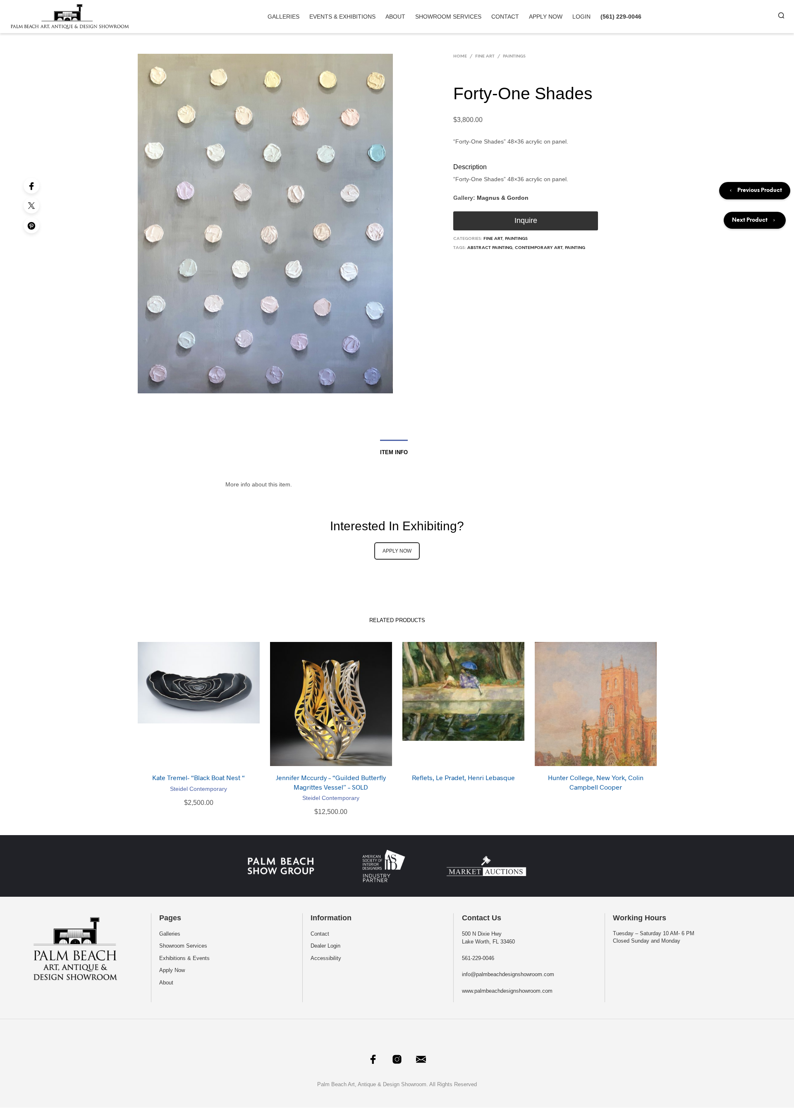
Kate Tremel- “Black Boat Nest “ (198, 777)
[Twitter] (31, 205)
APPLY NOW (397, 551)
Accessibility (326, 958)
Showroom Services (448, 16)
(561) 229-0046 (620, 16)
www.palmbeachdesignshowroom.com (507, 991)
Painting (575, 248)
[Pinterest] (31, 225)
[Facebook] (31, 186)
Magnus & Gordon (503, 197)
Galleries (283, 16)
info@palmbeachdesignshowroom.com (508, 974)
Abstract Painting (489, 248)
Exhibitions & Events (184, 958)
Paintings (514, 56)
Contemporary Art (538, 248)
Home (460, 56)
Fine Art (485, 56)
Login (581, 16)
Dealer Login (325, 946)
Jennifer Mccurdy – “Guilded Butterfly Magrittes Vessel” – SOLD (331, 781)
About (395, 16)
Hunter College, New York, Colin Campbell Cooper (595, 781)
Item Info (394, 452)
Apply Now (545, 16)
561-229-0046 (478, 958)
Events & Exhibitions (342, 16)
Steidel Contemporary (198, 788)
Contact (505, 16)
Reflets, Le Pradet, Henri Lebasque (463, 777)
